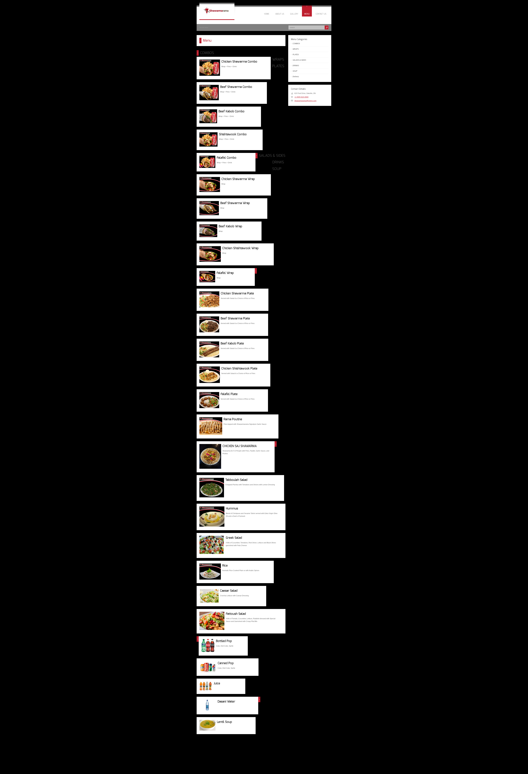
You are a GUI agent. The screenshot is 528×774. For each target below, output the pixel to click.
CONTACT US (321, 14)
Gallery (294, 14)
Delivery (296, 77)
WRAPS (278, 59)
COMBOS (207, 53)
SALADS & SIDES (272, 155)
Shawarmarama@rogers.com (305, 101)
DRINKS (278, 162)
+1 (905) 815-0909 (301, 97)
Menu (307, 14)
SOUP (276, 169)
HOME (266, 14)
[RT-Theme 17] (217, 16)
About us (279, 14)
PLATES (278, 66)
